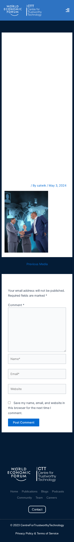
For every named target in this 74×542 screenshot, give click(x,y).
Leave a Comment (17, 185)
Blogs (44, 491)
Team (39, 497)
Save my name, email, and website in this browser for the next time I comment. (36, 408)
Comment (16, 305)
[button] (67, 10)
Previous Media (37, 264)
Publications (29, 491)
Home (14, 491)
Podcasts (58, 491)
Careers (51, 497)
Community (24, 497)
